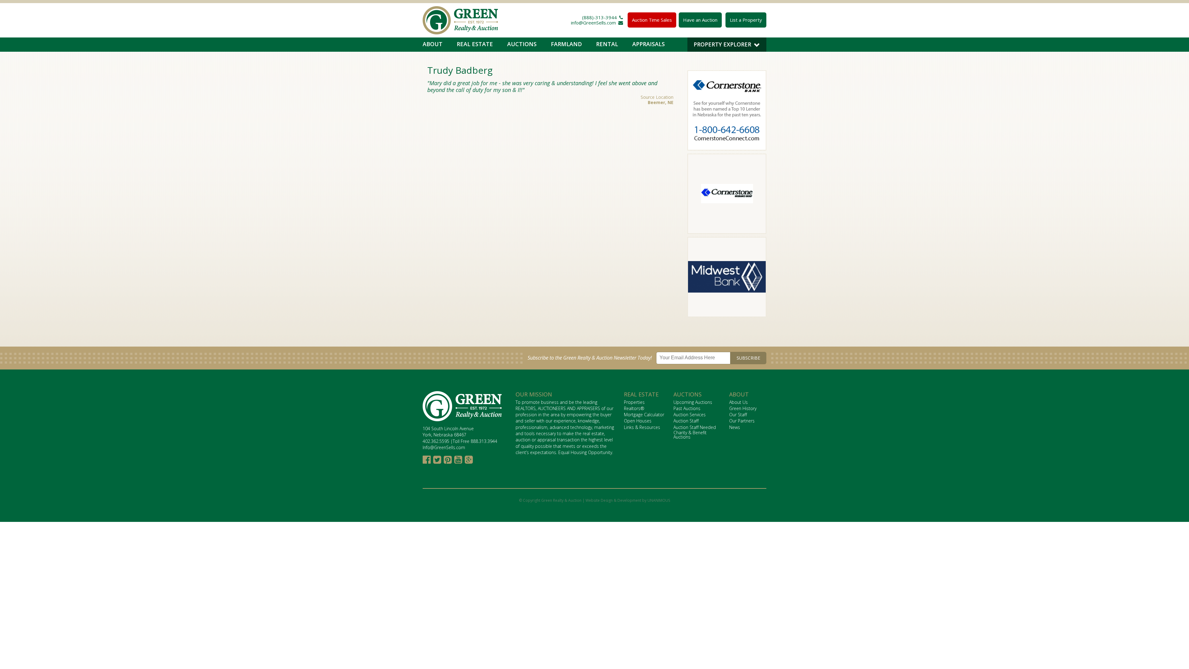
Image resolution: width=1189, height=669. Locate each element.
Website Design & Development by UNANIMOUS (628, 500)
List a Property (746, 20)
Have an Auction (700, 20)
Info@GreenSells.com (444, 447)
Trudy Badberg (460, 70)
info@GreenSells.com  (597, 23)
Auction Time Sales (652, 20)
